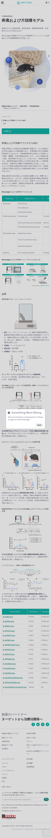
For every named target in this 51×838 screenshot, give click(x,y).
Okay (39, 425)
